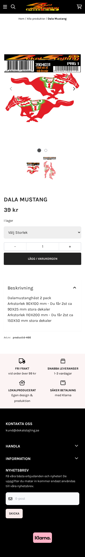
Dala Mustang (57, 18)
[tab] (39, 150)
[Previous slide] (11, 89)
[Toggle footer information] (77, 445)
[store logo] (43, 6)
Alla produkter (36, 18)
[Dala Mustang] (42, 88)
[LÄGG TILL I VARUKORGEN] (42, 259)
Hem (21, 18)
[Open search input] (13, 6)
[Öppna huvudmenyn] (5, 7)
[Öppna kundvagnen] (79, 7)
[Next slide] (74, 89)
